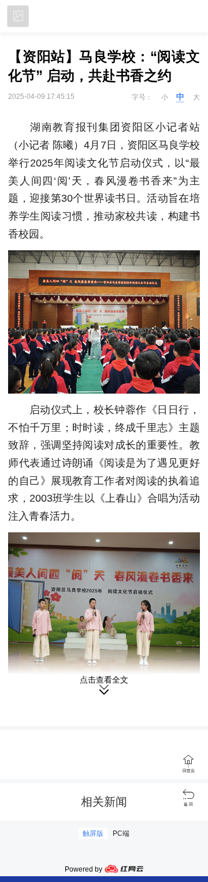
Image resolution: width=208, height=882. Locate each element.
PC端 (121, 833)
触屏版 (93, 833)
